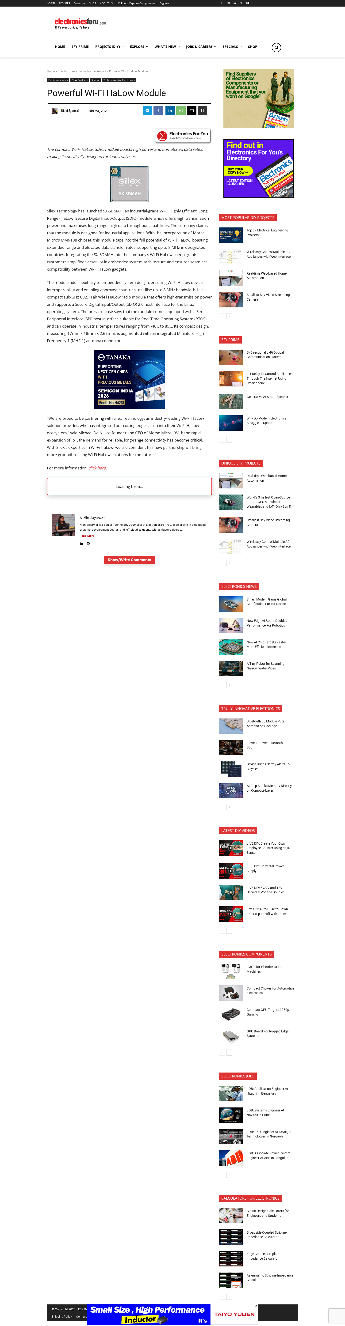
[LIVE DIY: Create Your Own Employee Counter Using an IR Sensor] (231, 848)
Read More (87, 535)
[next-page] (229, 316)
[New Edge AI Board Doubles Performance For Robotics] (231, 625)
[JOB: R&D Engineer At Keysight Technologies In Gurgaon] (231, 1136)
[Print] (202, 110)
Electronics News (58, 80)
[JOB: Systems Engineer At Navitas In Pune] (231, 1115)
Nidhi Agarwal (70, 111)
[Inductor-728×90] (172, 1324)
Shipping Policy (62, 1316)
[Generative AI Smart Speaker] (231, 401)
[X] (241, 3)
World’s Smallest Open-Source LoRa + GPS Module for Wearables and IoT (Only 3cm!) (269, 501)
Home (51, 71)
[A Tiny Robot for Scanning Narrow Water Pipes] (231, 668)
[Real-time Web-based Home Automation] (231, 278)
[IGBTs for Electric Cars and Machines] (231, 971)
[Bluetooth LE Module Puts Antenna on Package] (231, 726)
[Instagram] (228, 3)
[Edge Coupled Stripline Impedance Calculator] (231, 1258)
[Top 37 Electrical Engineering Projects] (231, 235)
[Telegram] (147, 110)
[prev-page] (222, 316)
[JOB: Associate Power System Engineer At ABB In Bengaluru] (231, 1158)
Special (62, 71)
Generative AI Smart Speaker (267, 397)
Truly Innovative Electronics (88, 71)
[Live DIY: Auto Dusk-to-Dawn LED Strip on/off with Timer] (231, 914)
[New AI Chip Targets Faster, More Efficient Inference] (231, 647)
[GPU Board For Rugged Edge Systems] (231, 1036)
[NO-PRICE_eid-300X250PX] (258, 126)
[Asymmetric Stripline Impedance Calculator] (231, 1280)
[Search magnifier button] (276, 47)
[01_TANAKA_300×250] (129, 407)
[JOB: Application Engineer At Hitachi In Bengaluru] (231, 1093)
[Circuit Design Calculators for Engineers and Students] (231, 1216)
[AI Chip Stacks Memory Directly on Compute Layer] (231, 790)
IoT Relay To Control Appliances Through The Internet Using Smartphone (269, 378)
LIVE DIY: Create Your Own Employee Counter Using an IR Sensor (268, 848)
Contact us (83, 1316)
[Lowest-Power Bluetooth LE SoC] (231, 747)
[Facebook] (221, 3)
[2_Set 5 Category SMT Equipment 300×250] (258, 197)
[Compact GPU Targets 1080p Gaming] (231, 1014)
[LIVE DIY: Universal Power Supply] (231, 871)
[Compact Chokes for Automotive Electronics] (231, 993)
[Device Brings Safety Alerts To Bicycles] (231, 769)
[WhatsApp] (181, 110)
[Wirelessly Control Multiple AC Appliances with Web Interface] (231, 256)
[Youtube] (248, 3)
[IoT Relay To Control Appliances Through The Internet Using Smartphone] (231, 378)
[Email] (191, 110)
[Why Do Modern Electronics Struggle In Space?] (231, 423)
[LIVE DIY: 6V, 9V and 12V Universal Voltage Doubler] (231, 892)
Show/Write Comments (129, 559)
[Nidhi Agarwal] (56, 111)
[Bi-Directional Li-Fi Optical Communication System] (231, 357)
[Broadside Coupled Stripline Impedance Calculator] (231, 1237)
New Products (80, 80)
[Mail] (88, 542)
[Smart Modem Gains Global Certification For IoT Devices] (231, 604)
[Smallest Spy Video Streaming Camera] (231, 299)
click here (97, 468)
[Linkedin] (235, 3)
